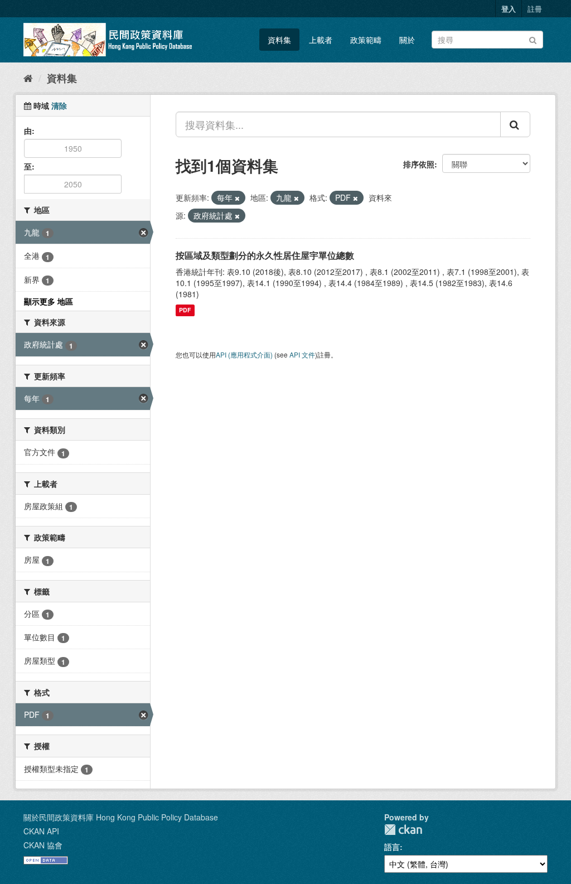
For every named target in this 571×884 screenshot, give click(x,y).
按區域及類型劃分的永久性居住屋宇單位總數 (265, 255)
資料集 (279, 39)
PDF (185, 310)
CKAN (403, 829)
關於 (407, 39)
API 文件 (302, 354)
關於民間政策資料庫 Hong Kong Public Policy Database (120, 817)
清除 (59, 105)
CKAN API (41, 831)
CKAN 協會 (42, 845)
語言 (392, 846)
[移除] (237, 198)
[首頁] (28, 77)
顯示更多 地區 (48, 301)
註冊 (535, 8)
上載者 (320, 39)
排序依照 (418, 164)
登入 (508, 8)
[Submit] (533, 39)
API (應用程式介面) (244, 354)
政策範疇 (365, 39)
